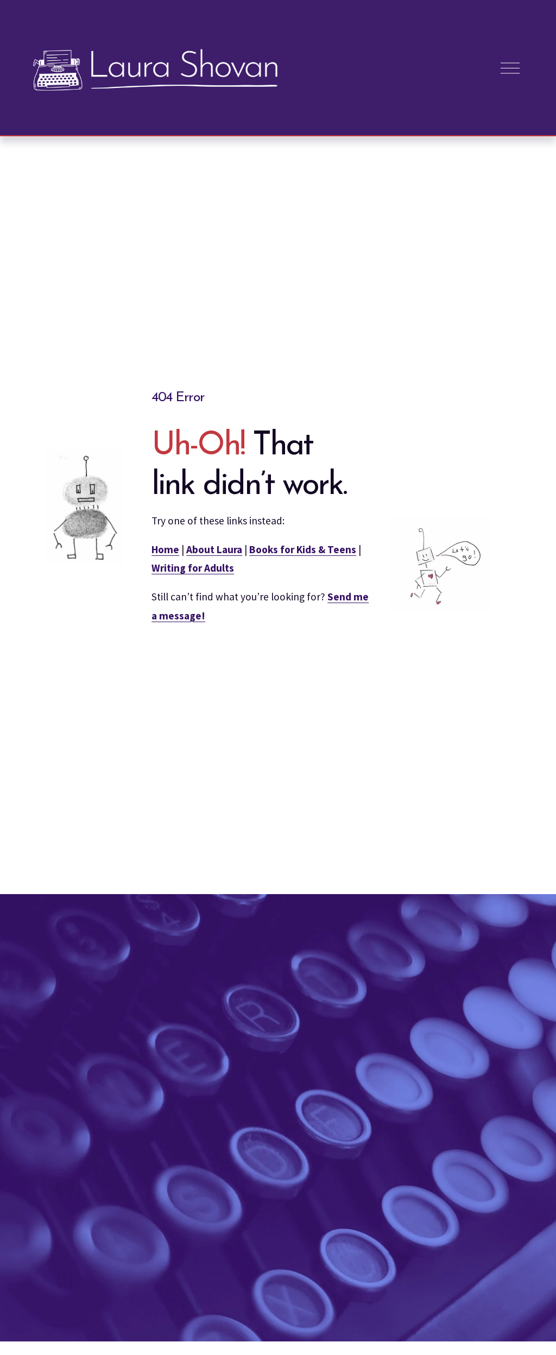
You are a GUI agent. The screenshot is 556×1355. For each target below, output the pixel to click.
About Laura (214, 549)
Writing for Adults (192, 567)
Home (165, 549)
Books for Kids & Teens (302, 549)
